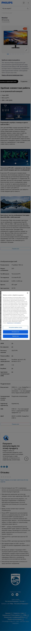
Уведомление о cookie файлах (14, 322)
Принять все (15, 336)
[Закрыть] (27, 293)
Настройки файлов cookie (15, 327)
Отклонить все (15, 331)
